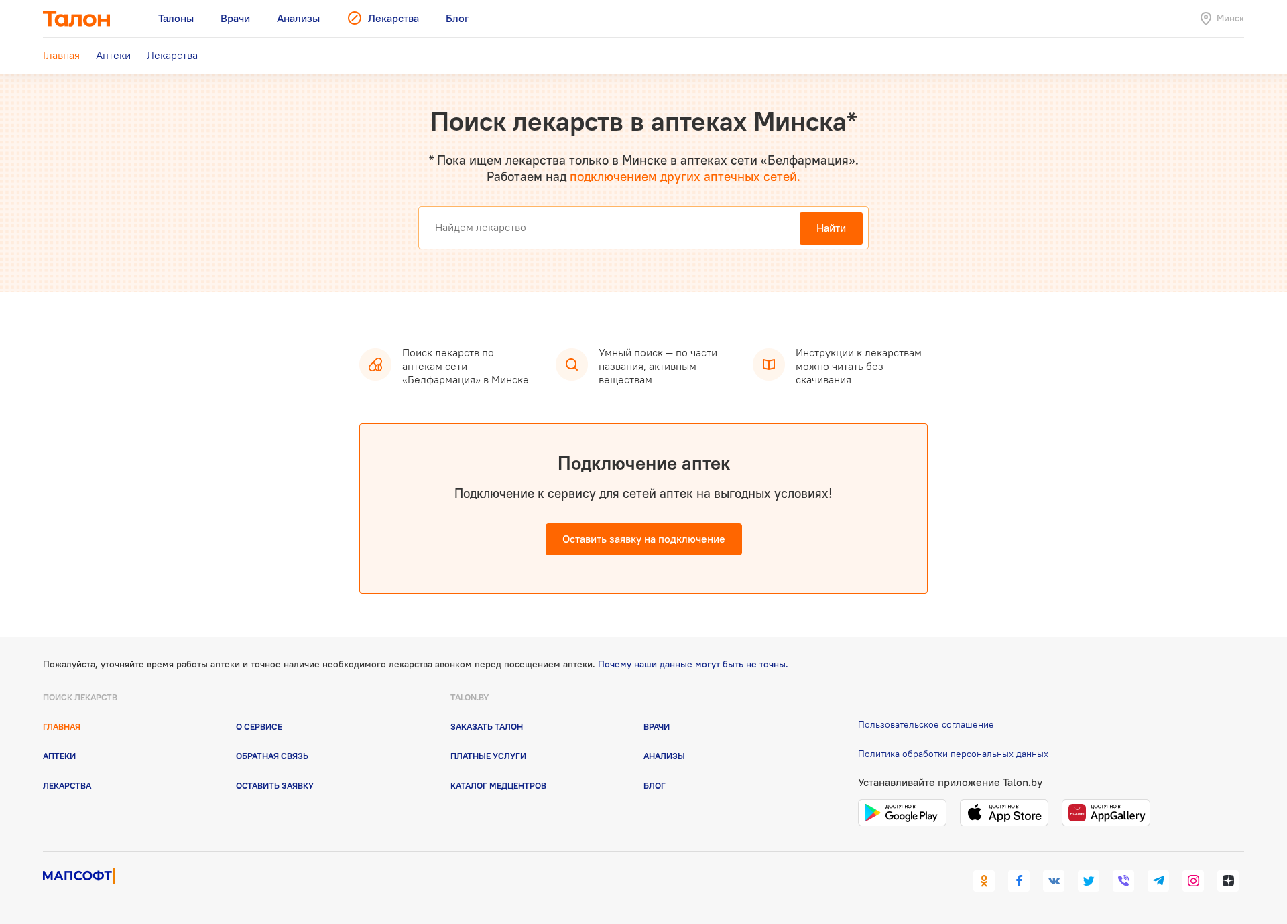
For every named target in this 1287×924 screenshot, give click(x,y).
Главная (61, 726)
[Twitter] (1088, 881)
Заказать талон (486, 726)
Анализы (664, 755)
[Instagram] (1193, 881)
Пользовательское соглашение (926, 724)
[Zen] (1228, 881)
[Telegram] (1158, 881)
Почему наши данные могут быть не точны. (693, 664)
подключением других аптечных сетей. (685, 176)
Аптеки (59, 755)
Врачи (657, 726)
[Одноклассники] (984, 881)
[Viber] (1123, 881)
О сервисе (259, 726)
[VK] (1054, 881)
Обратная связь (272, 755)
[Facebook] (1019, 881)
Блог (655, 785)
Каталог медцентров (498, 785)
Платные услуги (488, 755)
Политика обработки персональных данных (953, 754)
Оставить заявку (275, 785)
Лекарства (67, 785)
